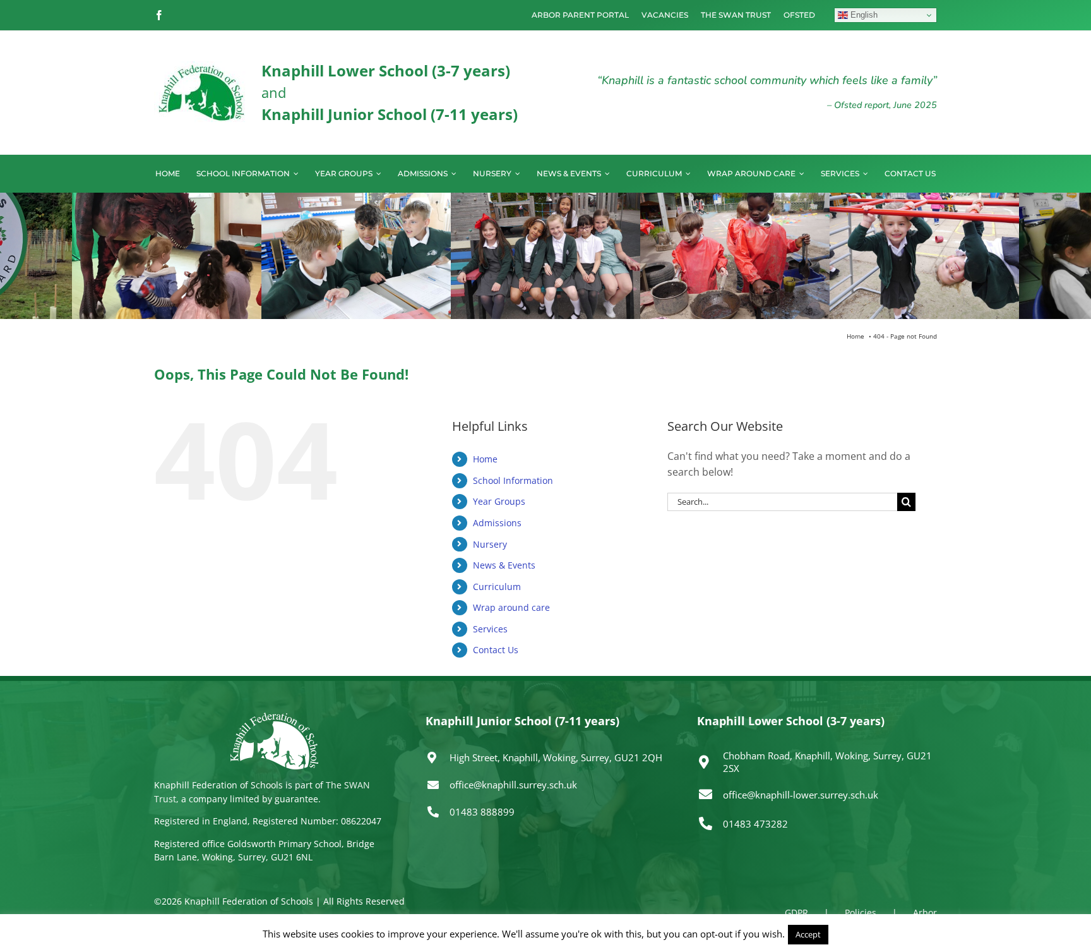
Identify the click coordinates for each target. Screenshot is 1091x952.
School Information (513, 480)
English (863, 15)
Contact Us (495, 650)
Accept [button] (808, 934)
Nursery (490, 544)
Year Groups (499, 501)
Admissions (497, 523)
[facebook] (159, 15)
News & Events (504, 565)
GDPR (796, 913)
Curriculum (497, 587)
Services (490, 629)
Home (485, 459)
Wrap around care (511, 607)
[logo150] (201, 66)
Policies (860, 913)
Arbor (925, 913)
